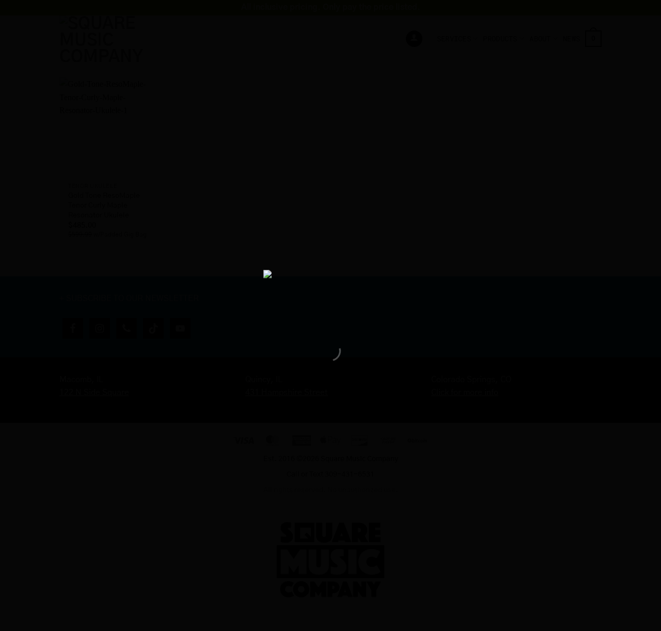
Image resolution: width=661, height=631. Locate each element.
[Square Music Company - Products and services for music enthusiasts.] (330, 297)
